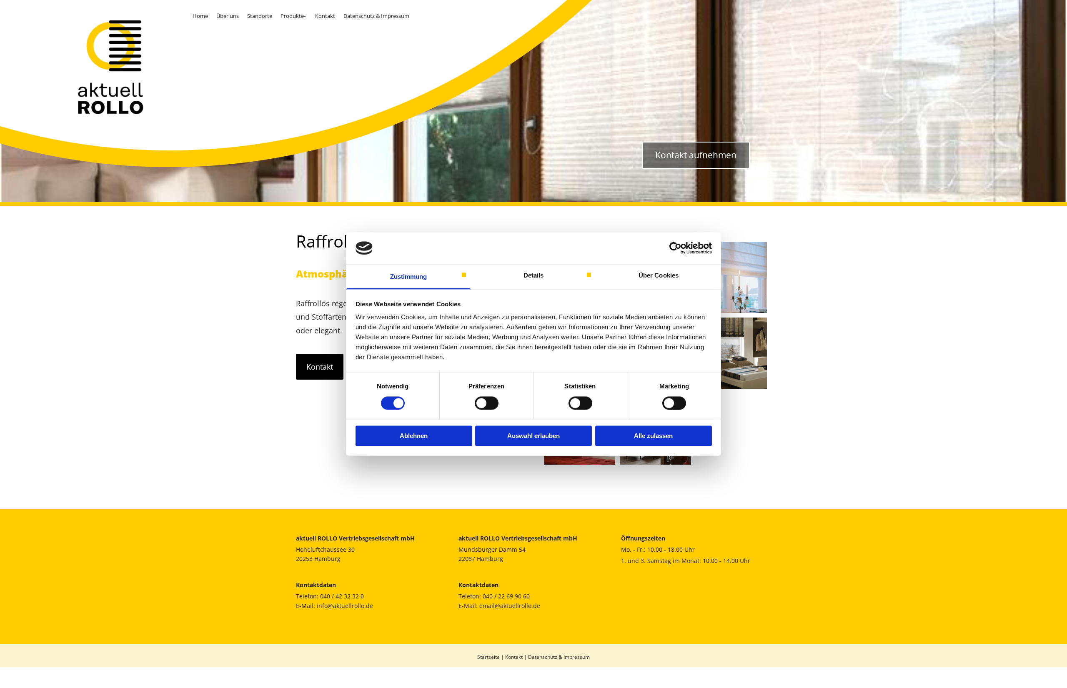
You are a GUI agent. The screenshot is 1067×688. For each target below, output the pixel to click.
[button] (319, 367)
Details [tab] (533, 275)
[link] (293, 16)
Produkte (292, 16)
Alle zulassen (653, 436)
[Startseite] (94, 66)
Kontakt (325, 16)
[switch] (486, 403)
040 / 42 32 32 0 (342, 596)
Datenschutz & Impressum (376, 16)
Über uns (227, 16)
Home (200, 16)
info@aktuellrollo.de (345, 606)
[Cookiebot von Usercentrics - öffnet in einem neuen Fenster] (675, 248)
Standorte (259, 16)
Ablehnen (414, 436)
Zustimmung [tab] (408, 276)
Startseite (488, 656)
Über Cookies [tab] (659, 275)
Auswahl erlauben (533, 436)
